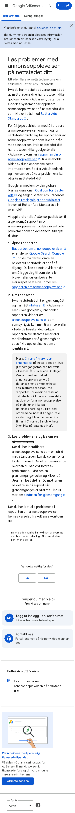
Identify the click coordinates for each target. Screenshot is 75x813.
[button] (6, 5)
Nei (46, 578)
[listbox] (20, 805)
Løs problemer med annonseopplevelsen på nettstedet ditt (38, 686)
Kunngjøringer (33, 16)
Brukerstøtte (11, 16)
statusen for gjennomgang (43, 495)
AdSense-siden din (49, 28)
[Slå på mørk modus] (38, 805)
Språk (14, 800)
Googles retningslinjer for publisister (34, 200)
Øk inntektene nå (18, 781)
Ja (27, 578)
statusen (35, 305)
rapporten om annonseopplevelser (37, 287)
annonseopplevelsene (27, 320)
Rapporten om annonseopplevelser (37, 249)
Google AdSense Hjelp (28, 6)
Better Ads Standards (23, 671)
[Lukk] (71, 26)
